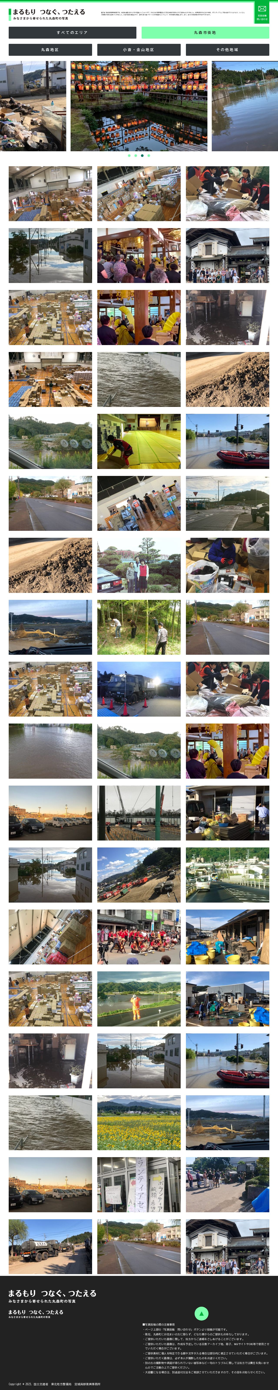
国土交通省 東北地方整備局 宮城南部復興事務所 (67, 1384)
